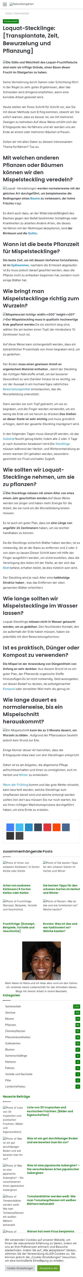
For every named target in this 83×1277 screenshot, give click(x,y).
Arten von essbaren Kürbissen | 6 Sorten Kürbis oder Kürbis (17, 889)
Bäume (9, 1018)
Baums (35, 198)
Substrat (8, 439)
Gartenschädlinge (16, 1055)
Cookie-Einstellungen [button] (20, 1268)
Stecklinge (62, 444)
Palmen (9, 1067)
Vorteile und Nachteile (18, 1074)
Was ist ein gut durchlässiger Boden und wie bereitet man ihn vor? (52, 1140)
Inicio (8, 13)
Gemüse (10, 1012)
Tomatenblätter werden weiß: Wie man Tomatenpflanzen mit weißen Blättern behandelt (51, 1200)
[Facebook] (10, 827)
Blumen (9, 1049)
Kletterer (10, 1061)
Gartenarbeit (21, 13)
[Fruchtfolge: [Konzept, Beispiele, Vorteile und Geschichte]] (21, 909)
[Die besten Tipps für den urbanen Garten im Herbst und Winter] (61, 871)
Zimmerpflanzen (15, 1031)
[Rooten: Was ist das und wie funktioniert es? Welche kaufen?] (61, 909)
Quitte (32, 233)
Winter (23, 775)
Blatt (6, 568)
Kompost (9, 689)
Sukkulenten (12, 1043)
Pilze (8, 1080)
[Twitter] (19, 827)
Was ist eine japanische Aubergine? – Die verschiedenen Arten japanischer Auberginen (53, 1169)
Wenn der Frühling (15, 785)
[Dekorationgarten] (22, 4)
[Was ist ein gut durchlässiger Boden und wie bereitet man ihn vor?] (13, 1149)
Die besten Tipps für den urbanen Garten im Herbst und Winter (61, 889)
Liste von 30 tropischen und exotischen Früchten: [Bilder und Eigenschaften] (50, 1111)
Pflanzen (10, 1024)
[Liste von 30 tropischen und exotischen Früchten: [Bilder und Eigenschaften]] (13, 1120)
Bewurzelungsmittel (16, 389)
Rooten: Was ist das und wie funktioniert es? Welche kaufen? (60, 927)
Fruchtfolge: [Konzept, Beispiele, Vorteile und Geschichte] (19, 927)
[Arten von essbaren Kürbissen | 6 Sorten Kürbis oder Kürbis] (21, 871)
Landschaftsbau (15, 1086)
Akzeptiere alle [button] (49, 1268)
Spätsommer (20, 265)
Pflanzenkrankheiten (17, 1037)
